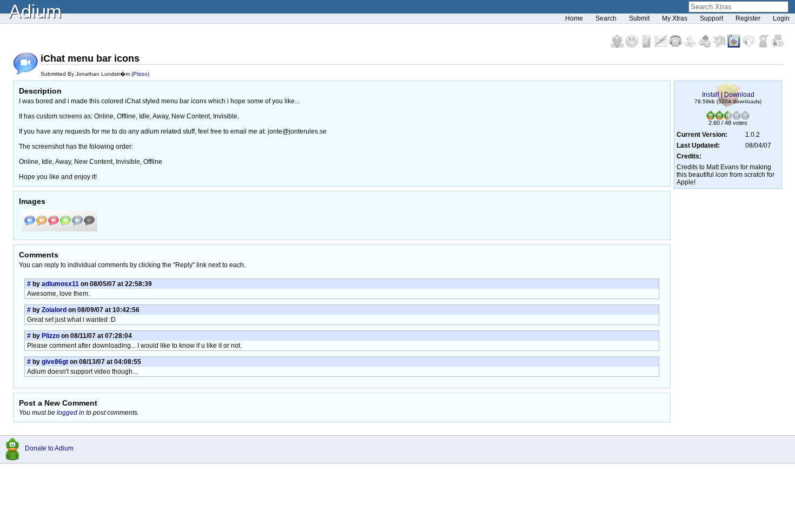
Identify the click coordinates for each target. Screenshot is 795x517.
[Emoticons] (632, 45)
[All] (777, 45)
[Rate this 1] (710, 117)
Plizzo (140, 74)
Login (781, 18)
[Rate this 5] (745, 117)
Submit (639, 18)
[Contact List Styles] (647, 45)
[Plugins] (749, 45)
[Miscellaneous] (764, 45)
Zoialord (54, 310)
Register (748, 18)
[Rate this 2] (719, 117)
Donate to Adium (49, 448)
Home (574, 18)
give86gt (55, 362)
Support (711, 18)
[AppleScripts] (691, 45)
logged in (70, 412)
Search (606, 18)
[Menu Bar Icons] (734, 45)
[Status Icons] (705, 45)
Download (739, 94)
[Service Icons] (720, 45)
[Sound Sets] (676, 45)
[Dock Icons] (618, 45)
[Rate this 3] (728, 117)
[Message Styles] (661, 45)
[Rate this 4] (736, 117)
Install (710, 94)
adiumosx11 (60, 284)
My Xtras (674, 18)
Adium (35, 11)
